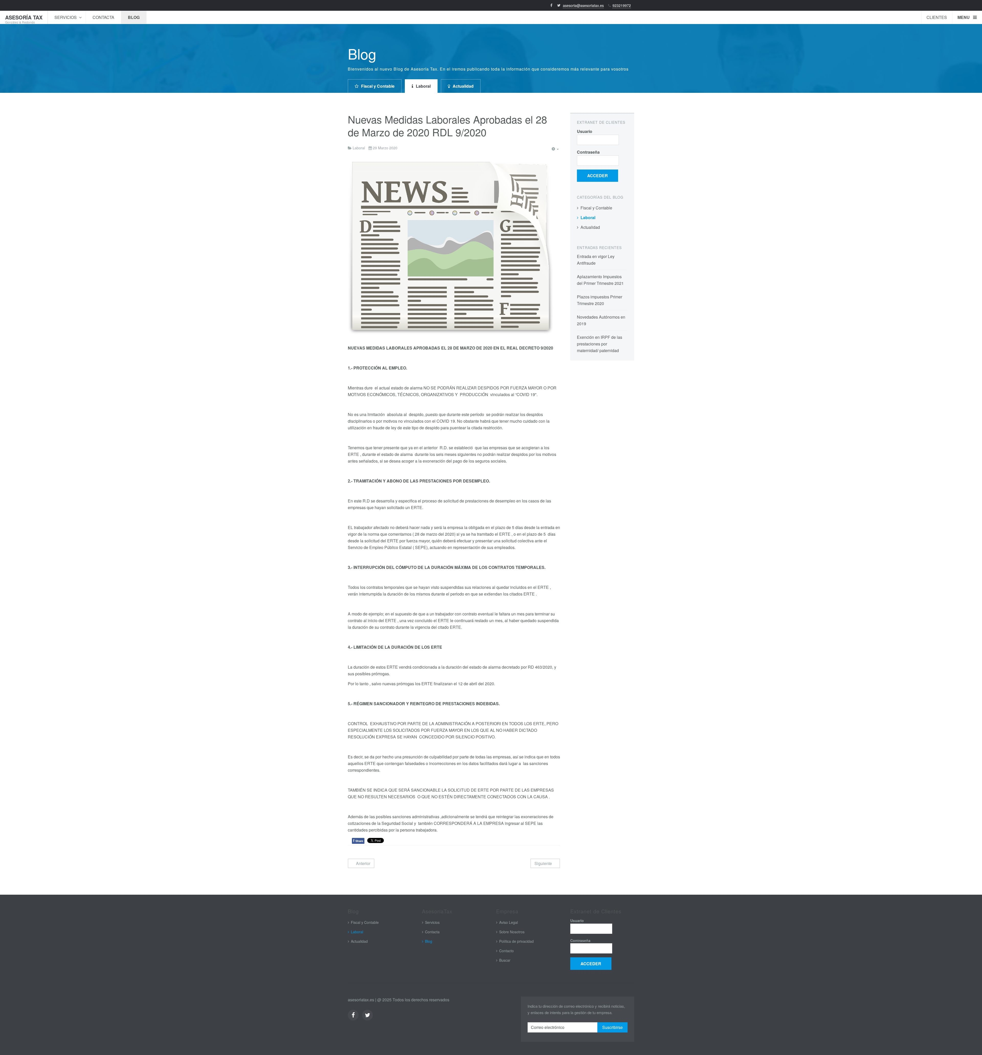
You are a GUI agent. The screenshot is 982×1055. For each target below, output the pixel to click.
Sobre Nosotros (512, 931)
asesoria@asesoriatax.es (583, 5)
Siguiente (543, 863)
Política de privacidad (516, 941)
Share (358, 840)
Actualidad (463, 86)
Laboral (423, 86)
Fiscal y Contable (378, 86)
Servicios (66, 17)
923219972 (621, 5)
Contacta (103, 17)
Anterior (362, 863)
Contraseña (588, 152)
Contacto (506, 950)
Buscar (504, 960)
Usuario (584, 131)
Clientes (937, 17)
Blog (134, 17)
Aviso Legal (508, 922)
